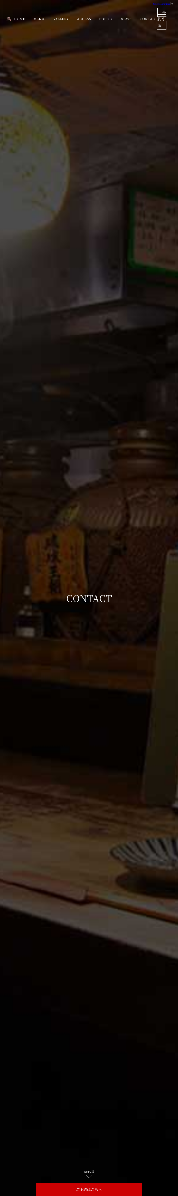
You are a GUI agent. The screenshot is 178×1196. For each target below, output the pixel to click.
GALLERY (61, 18)
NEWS (126, 18)
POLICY (106, 18)
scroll (89, 1171)
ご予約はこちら (89, 1189)
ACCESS (84, 18)
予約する (161, 18)
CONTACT (148, 18)
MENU (38, 18)
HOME (19, 18)
